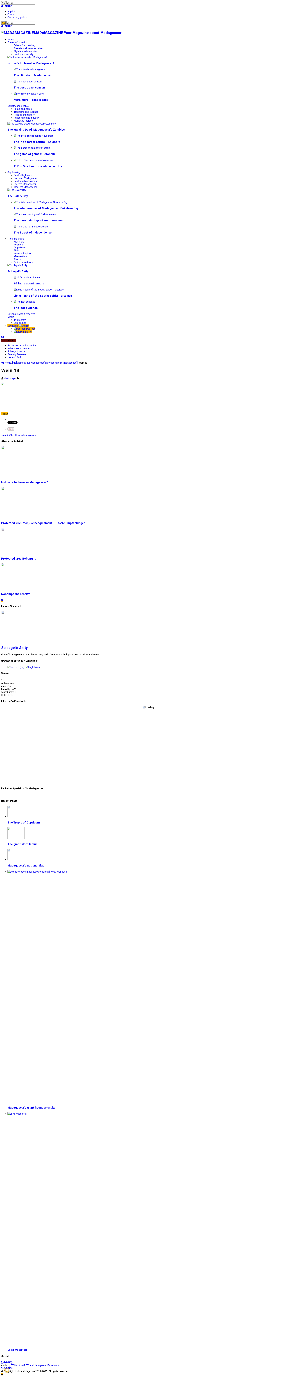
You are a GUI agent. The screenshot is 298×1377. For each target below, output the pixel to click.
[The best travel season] (28, 81)
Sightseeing (13, 172)
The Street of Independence (33, 232)
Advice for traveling (24, 45)
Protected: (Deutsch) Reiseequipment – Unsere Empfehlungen (43, 523)
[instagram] (11, 6)
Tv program (20, 319)
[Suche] (3, 3)
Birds (16, 250)
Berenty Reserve (16, 354)
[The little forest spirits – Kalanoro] (34, 135)
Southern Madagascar (26, 181)
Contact (11, 14)
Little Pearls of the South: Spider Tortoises (43, 295)
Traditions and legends (26, 111)
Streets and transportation (28, 48)
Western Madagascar (25, 187)
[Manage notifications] (6, 1370)
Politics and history (24, 114)
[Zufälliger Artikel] (2, 337)
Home (10, 39)
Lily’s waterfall (17, 1350)
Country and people (18, 105)
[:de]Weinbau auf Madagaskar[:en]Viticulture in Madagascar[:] (45, 362)
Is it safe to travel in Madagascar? (30, 63)
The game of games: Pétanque (35, 154)
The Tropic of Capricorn (23, 822)
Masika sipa (10, 378)
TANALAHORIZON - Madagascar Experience (35, 1365)
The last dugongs (26, 308)
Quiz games (20, 322)
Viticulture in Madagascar (19, 435)
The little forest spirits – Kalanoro (37, 142)
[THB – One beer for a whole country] (35, 160)
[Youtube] (8, 6)
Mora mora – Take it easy (31, 100)
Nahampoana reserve (18, 348)
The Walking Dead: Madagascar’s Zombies (36, 129)
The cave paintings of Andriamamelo (39, 220)
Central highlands (23, 175)
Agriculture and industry (26, 117)
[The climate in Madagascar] (30, 69)
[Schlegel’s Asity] (17, 265)
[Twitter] (6, 6)
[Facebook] (4, 6)
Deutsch (30, 328)
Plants (17, 259)
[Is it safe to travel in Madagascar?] (27, 57)
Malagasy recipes (23, 120)
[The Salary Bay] (16, 189)
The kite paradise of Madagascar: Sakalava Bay (46, 208)
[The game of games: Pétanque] (32, 147)
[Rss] (2, 6)
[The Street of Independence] (31, 226)
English (28, 331)
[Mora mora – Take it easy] (29, 93)
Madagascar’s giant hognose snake (31, 1107)
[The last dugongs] (24, 301)
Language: (13, 325)
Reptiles (18, 244)
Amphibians (20, 247)
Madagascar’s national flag (25, 865)
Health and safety (23, 54)
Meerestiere (20, 256)
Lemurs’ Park (14, 357)
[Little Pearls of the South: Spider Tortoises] (39, 289)
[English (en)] (33, 667)
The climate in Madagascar (32, 75)
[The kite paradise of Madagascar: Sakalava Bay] (41, 202)
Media (10, 316)
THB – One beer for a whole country (38, 166)
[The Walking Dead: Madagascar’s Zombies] (31, 123)
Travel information (17, 42)
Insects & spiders (23, 253)
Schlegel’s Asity (18, 271)
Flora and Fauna (15, 238)
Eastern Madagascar (25, 184)
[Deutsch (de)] (15, 667)
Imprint (11, 11)
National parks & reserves (21, 314)
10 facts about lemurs (29, 283)
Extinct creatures (23, 262)
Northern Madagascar (25, 178)
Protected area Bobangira (21, 345)
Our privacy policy (17, 17)
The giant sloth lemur (22, 844)
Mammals (19, 241)
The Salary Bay (17, 196)
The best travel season (29, 87)
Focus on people (23, 108)
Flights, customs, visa (25, 51)
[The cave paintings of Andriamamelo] (35, 214)
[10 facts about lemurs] (27, 277)
